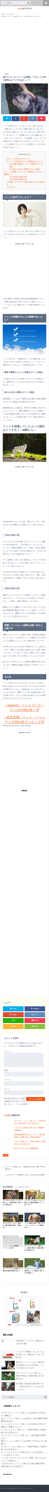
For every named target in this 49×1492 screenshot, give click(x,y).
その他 (11, 14)
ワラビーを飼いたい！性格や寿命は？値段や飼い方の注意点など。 (30, 1142)
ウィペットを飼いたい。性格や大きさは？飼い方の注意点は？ (25, 1168)
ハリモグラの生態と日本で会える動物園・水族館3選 (30, 1129)
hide (28, 154)
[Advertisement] (24, 44)
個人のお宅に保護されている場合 (24, 169)
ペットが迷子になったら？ (19, 159)
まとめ (11, 187)
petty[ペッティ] (16, 1488)
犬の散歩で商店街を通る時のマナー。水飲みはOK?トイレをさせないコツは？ (30, 1386)
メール (7, 1079)
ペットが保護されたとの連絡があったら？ (25, 161)
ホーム (5, 14)
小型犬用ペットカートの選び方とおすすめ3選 (30, 1342)
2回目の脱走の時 (18, 179)
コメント (8, 1051)
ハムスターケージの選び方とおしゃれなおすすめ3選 (24, 1175)
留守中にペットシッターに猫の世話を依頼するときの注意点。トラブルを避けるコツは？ (30, 1365)
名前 (6, 1070)
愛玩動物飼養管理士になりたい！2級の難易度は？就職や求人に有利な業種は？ (29, 1136)
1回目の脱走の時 (18, 177)
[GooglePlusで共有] (24, 118)
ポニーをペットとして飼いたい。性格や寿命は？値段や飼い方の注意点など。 (30, 1122)
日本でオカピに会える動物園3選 (26, 1148)
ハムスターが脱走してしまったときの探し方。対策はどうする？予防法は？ (30, 1354)
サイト (7, 1089)
